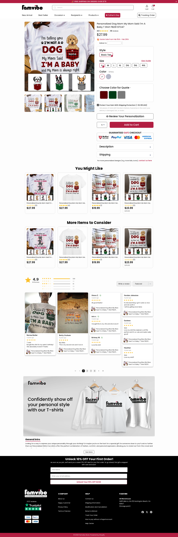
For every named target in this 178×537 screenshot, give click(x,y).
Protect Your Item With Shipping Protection (123, 105)
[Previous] (25, 103)
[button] (59, 15)
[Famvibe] (32, 7)
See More (89, 452)
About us (61, 499)
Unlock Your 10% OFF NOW (89, 482)
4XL (143, 65)
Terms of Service (64, 511)
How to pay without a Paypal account (98, 519)
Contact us (89, 499)
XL (120, 65)
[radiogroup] (125, 94)
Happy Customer (64, 503)
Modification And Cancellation (96, 507)
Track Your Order (91, 515)
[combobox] (93, 7)
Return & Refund (91, 511)
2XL (127, 65)
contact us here (145, 160)
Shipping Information (92, 503)
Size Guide (146, 61)
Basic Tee (106, 54)
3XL (135, 65)
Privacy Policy (63, 507)
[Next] (93, 103)
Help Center (89, 523)
